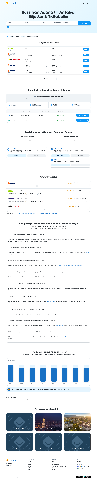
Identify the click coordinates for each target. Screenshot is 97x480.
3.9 (25, 201)
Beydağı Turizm (24, 206)
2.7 (42, 193)
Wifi (40, 193)
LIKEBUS (37, 213)
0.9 (42, 201)
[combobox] (14, 23)
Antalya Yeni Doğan (59, 148)
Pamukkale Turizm (31, 213)
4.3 (15, 201)
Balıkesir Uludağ (47, 213)
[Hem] (7, 36)
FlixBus (22, 190)
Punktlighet (21, 193)
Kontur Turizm (24, 198)
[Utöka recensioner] (87, 184)
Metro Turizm (24, 183)
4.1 (15, 193)
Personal (12, 193)
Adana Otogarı (14, 148)
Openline (42, 213)
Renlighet (31, 193)
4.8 (35, 201)
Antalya (56, 159)
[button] (22, 23)
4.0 (25, 193)
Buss (11, 115)
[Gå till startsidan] (11, 3)
